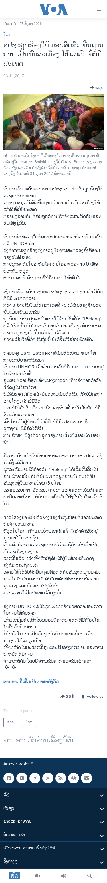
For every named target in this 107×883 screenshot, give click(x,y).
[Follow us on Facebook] (8, 778)
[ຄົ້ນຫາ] (89, 876)
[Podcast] (73, 778)
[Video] (37, 876)
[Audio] (63, 876)
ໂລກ (7, 35)
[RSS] (60, 778)
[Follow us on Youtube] (21, 778)
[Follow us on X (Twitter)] (47, 778)
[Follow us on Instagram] (34, 778)
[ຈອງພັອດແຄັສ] (86, 778)
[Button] (97, 87)
